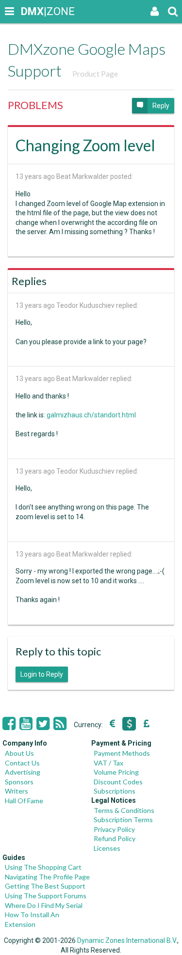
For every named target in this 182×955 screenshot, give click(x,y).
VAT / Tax (108, 763)
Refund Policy (114, 838)
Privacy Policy (114, 829)
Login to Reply (41, 674)
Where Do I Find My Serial (44, 905)
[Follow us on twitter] (43, 724)
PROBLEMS (35, 104)
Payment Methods (122, 753)
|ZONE (30, 11)
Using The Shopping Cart (43, 867)
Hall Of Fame (24, 800)
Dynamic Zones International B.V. (127, 940)
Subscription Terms (123, 819)
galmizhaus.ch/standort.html (91, 415)
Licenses (107, 848)
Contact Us (22, 763)
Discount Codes (118, 782)
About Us (19, 753)
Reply (160, 106)
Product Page (95, 73)
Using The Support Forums (45, 895)
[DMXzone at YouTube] (26, 724)
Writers (16, 791)
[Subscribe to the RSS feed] (59, 724)
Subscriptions (114, 791)
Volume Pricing (116, 772)
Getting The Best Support (45, 886)
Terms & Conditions (124, 810)
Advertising (22, 772)
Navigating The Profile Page (47, 877)
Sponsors (19, 782)
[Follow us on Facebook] (9, 724)
